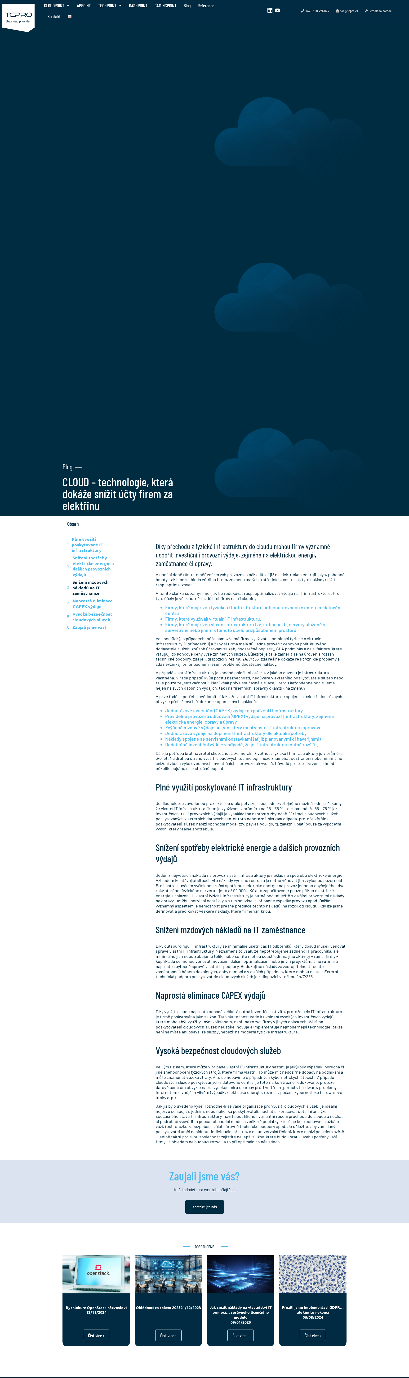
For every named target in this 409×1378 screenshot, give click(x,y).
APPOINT (84, 5)
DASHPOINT (138, 5)
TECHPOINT (107, 5)
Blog (187, 5)
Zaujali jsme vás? (89, 627)
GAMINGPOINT (166, 5)
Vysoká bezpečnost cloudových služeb (92, 616)
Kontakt (54, 16)
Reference (206, 5)
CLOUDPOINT (54, 5)
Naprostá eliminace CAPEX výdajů (93, 603)
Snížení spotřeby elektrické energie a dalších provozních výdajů (93, 566)
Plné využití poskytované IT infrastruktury (87, 544)
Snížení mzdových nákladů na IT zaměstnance (90, 587)
